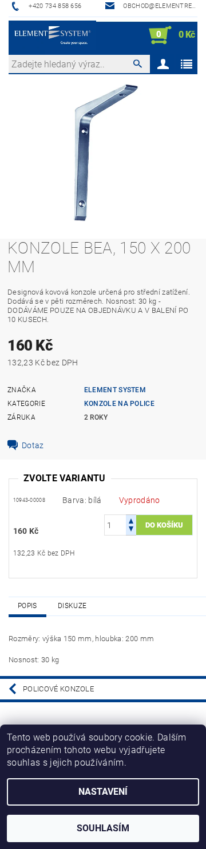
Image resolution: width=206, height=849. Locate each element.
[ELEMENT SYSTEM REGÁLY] (52, 35)
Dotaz (33, 445)
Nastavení (103, 791)
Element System (115, 390)
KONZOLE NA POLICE (119, 404)
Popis (27, 606)
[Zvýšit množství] (131, 519)
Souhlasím (103, 828)
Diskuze (72, 606)
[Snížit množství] (131, 530)
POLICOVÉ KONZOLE (58, 689)
